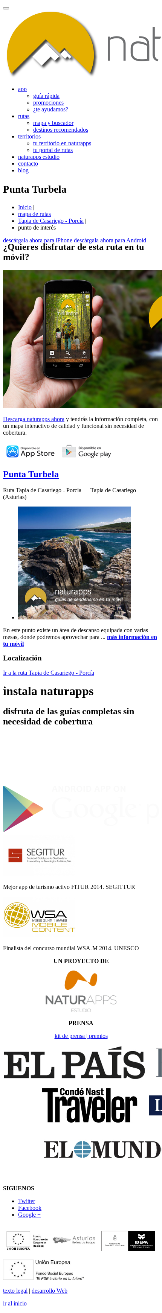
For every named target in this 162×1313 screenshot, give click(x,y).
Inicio (25, 207)
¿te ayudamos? (50, 109)
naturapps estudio (39, 157)
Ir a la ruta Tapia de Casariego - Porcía (48, 672)
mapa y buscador (53, 123)
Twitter (26, 1201)
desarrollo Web (49, 1290)
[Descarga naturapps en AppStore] (30, 458)
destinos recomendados (60, 129)
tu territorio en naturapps (62, 143)
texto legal (15, 1290)
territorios (29, 136)
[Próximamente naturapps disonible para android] (86, 458)
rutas (23, 116)
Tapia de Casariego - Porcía (51, 221)
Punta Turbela (31, 474)
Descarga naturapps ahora (33, 419)
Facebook (29, 1208)
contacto (28, 163)
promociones (48, 102)
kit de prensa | (72, 1036)
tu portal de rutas (53, 150)
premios (98, 1036)
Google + (29, 1214)
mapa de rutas (34, 214)
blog (23, 170)
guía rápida (46, 96)
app (22, 89)
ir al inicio (15, 1303)
